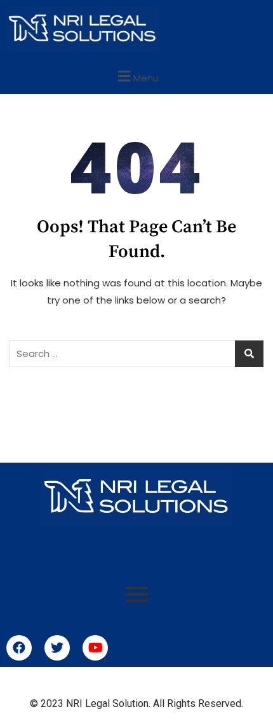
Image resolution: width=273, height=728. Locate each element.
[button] (136, 76)
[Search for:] (136, 353)
